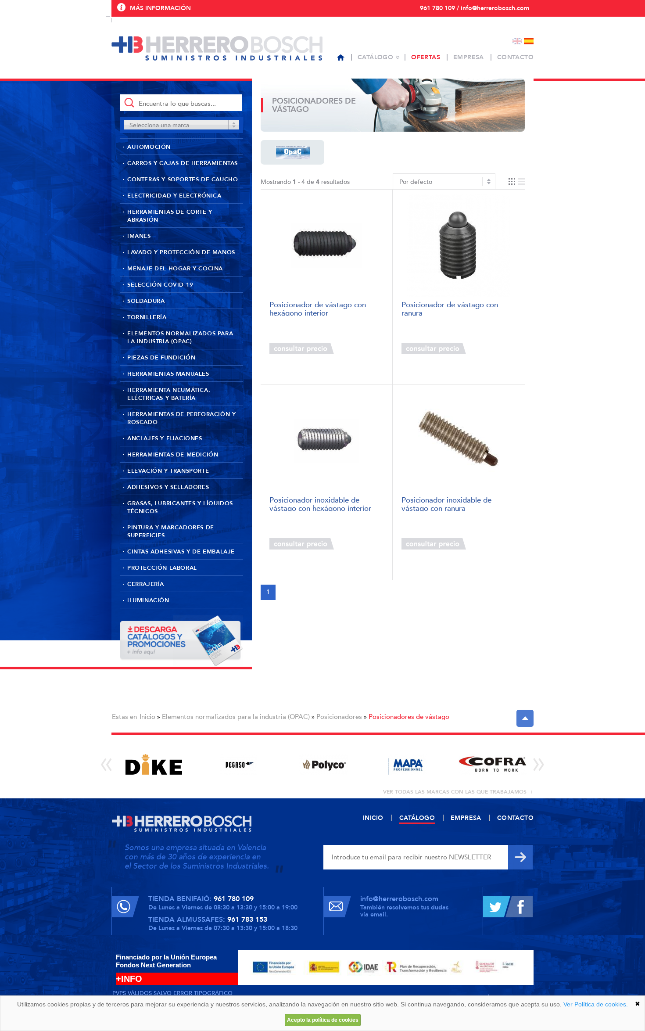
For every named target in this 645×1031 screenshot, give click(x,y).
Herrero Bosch (216, 48)
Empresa (468, 57)
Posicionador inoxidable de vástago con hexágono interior (320, 503)
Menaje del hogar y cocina (175, 269)
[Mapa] (408, 764)
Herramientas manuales (168, 374)
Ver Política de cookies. (595, 1004)
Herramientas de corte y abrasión (169, 216)
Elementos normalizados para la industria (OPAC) (180, 337)
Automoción (149, 147)
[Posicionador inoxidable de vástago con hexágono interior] (326, 440)
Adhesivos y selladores (168, 487)
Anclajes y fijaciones (164, 438)
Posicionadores (339, 716)
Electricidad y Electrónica (174, 196)
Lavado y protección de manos (181, 252)
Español (529, 41)
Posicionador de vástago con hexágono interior (317, 308)
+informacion (357, 348)
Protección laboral (162, 568)
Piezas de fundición (161, 358)
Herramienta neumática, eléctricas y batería (168, 394)
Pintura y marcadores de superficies (170, 531)
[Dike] (153, 764)
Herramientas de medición (172, 455)
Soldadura (146, 301)
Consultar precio (301, 348)
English (517, 41)
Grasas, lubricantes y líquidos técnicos (180, 507)
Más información (160, 8)
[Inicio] (340, 57)
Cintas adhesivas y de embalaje (181, 552)
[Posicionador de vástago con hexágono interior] (326, 245)
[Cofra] (492, 764)
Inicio (147, 716)
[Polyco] (323, 764)
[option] (153, 764)
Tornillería (147, 317)
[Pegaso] (238, 764)
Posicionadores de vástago (409, 716)
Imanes (139, 236)
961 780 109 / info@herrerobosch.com (474, 8)
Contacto (515, 57)
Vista (517, 181)
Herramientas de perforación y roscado (181, 418)
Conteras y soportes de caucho (182, 179)
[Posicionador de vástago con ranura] (458, 245)
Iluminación (148, 600)
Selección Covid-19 (160, 285)
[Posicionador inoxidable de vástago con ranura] (458, 440)
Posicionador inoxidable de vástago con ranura (446, 503)
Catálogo (375, 57)
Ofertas (425, 57)
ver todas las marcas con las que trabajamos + (458, 791)
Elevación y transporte (168, 471)
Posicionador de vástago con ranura (449, 308)
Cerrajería (145, 584)
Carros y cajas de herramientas (182, 163)
